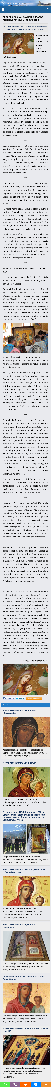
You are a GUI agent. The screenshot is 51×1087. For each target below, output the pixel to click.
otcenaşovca (38, 29)
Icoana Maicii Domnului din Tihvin (19, 763)
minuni (30, 29)
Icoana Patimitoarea (19, 29)
